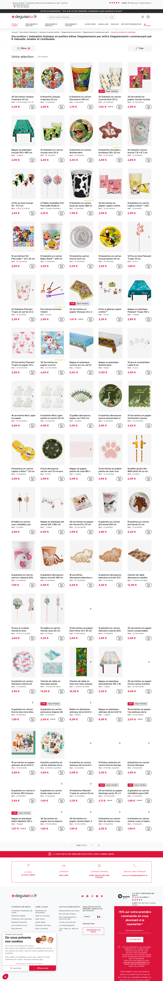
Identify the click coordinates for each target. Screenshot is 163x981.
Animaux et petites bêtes (49, 32)
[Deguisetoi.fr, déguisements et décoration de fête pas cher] (24, 17)
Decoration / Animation (28, 32)
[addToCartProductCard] (32, 107)
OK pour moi (42, 968)
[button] (5, 977)
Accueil (14, 32)
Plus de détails (23, 7)
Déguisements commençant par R (96, 32)
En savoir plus (16, 968)
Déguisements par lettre (71, 32)
